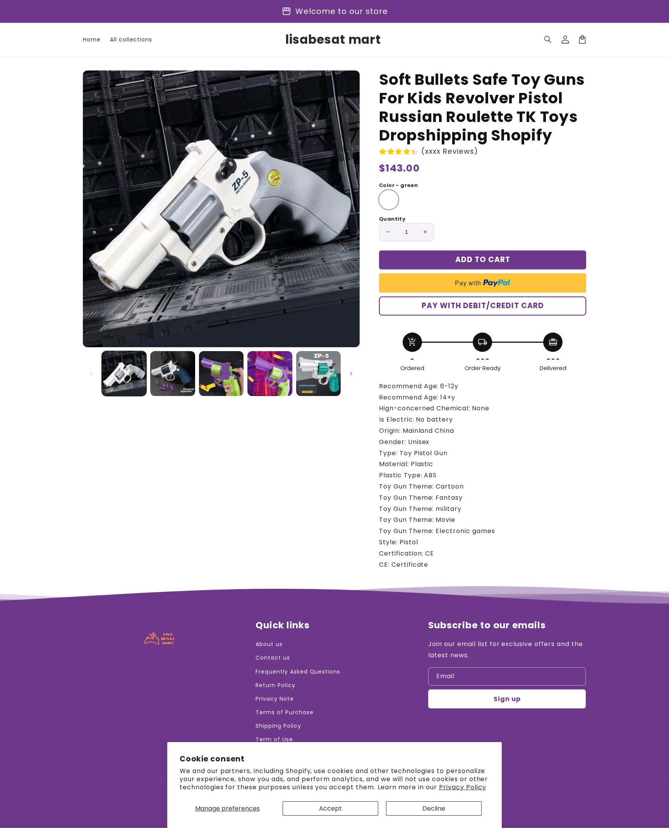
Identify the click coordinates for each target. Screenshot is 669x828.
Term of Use (274, 739)
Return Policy (275, 685)
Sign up (507, 698)
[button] (548, 39)
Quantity (392, 219)
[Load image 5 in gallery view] (318, 373)
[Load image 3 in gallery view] (221, 373)
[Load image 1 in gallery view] (124, 373)
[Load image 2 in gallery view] (172, 373)
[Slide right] (351, 373)
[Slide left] (91, 373)
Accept (330, 808)
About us (269, 644)
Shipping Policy (278, 726)
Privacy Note (275, 699)
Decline (433, 808)
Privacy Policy (462, 787)
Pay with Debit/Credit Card (483, 305)
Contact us (273, 658)
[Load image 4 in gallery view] (269, 373)
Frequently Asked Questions (298, 671)
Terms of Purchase (284, 712)
